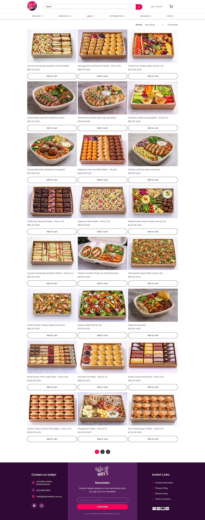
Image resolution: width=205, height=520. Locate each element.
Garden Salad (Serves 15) (90, 325)
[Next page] (108, 452)
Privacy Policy (161, 488)
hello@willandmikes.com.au (48, 496)
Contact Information (164, 483)
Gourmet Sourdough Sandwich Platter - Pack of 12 (50, 273)
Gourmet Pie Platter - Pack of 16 (92, 377)
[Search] (139, 7)
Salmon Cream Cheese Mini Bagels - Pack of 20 (49, 429)
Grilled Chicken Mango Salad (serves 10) (46, 325)
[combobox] (93, 6)
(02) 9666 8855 (43, 490)
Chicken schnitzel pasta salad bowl (144, 169)
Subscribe (102, 507)
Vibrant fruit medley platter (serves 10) (145, 66)
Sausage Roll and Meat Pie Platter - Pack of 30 (99, 66)
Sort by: (139, 25)
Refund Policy (161, 493)
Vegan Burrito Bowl (137, 325)
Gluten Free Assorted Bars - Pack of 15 (146, 377)
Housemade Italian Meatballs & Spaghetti (46, 169)
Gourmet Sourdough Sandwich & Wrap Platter (48, 66)
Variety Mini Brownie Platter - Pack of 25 (45, 221)
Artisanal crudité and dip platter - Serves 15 (148, 118)
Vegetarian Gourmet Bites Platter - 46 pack (97, 169)
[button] (38, 16)
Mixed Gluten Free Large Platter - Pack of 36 (47, 377)
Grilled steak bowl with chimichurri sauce (45, 118)
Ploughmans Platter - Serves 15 (92, 429)
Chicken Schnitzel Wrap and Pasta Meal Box (98, 273)
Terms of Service (163, 499)
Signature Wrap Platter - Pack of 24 (94, 221)
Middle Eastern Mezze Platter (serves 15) (147, 221)
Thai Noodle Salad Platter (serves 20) (145, 273)
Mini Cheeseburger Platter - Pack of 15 (146, 429)
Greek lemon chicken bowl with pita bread (97, 118)
